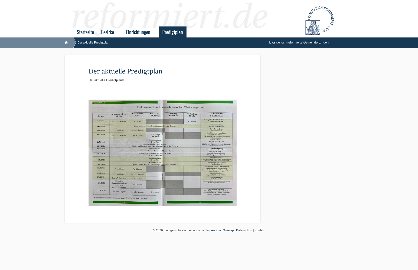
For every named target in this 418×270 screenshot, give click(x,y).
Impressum (213, 230)
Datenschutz (244, 230)
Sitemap (228, 230)
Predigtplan (172, 32)
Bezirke (107, 32)
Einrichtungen (138, 32)
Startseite (85, 32)
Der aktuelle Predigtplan (93, 42)
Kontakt (260, 230)
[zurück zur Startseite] (69, 42)
